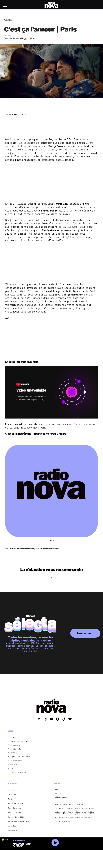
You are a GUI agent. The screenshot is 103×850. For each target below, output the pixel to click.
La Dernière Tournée (62, 821)
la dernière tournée (18, 772)
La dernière (13, 794)
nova (51, 540)
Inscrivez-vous (84, 633)
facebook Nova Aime (33, 427)
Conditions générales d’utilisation (68, 804)
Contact (57, 789)
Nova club (12, 826)
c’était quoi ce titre (19, 741)
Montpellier (13, 830)
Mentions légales (60, 797)
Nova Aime (12, 790)
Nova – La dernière (61, 801)
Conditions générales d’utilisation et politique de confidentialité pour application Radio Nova (74, 813)
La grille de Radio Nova (20, 757)
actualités (14, 753)
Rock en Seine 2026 (16, 817)
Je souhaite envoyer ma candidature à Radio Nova (74, 808)
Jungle (10, 799)
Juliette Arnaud (14, 808)
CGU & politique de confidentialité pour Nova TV (74, 818)
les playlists (15, 749)
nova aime (14, 764)
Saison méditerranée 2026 (18, 821)
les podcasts (15, 745)
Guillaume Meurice (15, 803)
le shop (13, 768)
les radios (14, 737)
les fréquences (16, 761)
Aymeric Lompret (14, 812)
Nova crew (57, 793)
